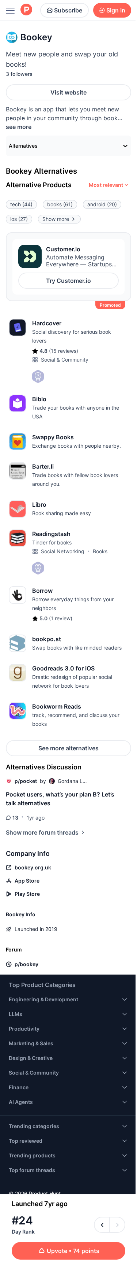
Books (100, 551)
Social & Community (64, 359)
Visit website (68, 92)
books (60, 204)
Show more (55, 219)
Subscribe (68, 10)
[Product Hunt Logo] (26, 10)
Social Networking (62, 551)
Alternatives (23, 146)
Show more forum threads (42, 832)
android (102, 204)
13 (15, 817)
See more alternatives (68, 748)
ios (19, 219)
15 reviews (63, 351)
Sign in (115, 10)
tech (21, 204)
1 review (61, 618)
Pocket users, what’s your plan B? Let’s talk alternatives (60, 799)
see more (18, 126)
